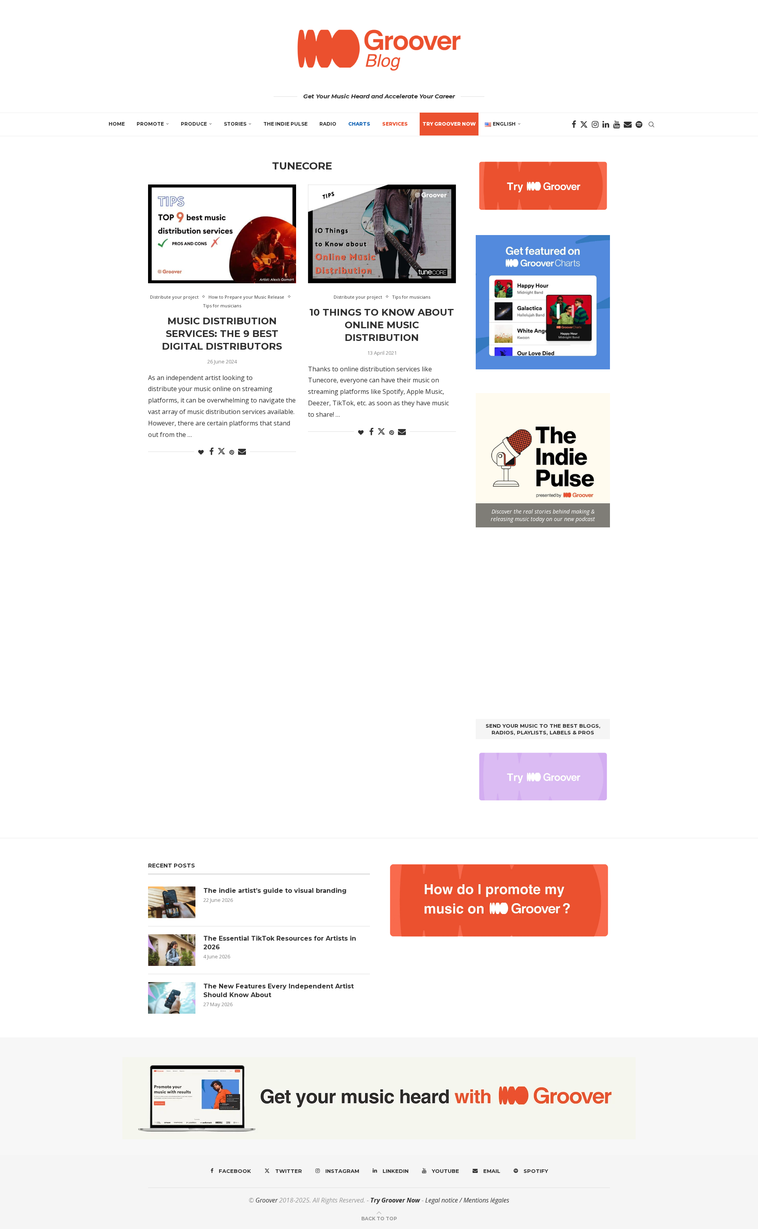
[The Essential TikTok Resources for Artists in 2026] (171, 950)
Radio (327, 124)
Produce (194, 124)
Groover (266, 1200)
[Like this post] (201, 452)
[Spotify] (639, 124)
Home (117, 124)
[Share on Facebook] (211, 452)
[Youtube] (616, 124)
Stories (235, 124)
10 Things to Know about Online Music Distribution (382, 325)
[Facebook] (574, 124)
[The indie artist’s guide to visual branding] (171, 902)
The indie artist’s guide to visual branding (275, 890)
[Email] (628, 124)
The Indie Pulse (285, 124)
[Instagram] (595, 124)
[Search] (651, 124)
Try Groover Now (395, 1200)
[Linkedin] (605, 124)
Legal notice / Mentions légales (467, 1200)
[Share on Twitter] (221, 451)
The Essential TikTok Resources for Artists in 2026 (279, 943)
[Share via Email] (242, 452)
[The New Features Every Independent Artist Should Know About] (171, 998)
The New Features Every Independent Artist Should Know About (278, 990)
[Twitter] (584, 124)
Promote (150, 124)
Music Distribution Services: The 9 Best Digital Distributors (222, 333)
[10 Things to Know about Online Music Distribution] (382, 233)
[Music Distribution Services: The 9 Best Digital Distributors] (222, 233)
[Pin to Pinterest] (231, 452)
